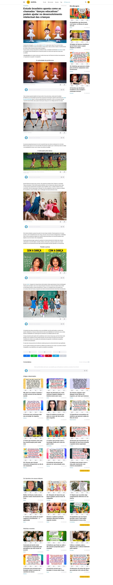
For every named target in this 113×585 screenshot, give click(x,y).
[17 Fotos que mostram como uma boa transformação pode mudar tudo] (33, 431)
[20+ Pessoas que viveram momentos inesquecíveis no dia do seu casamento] (33, 453)
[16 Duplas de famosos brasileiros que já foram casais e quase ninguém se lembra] (80, 35)
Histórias (71, 71)
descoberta (60, 49)
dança (35, 45)
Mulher (48, 419)
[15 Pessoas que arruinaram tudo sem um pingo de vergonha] (33, 405)
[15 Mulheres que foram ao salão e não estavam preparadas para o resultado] (56, 536)
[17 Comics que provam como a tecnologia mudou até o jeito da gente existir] (56, 431)
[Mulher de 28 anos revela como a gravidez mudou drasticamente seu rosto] (33, 486)
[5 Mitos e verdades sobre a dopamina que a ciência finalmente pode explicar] (80, 536)
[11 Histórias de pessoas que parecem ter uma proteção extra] (56, 453)
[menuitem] (44, 2)
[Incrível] (31, 2)
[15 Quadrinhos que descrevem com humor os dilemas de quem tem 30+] (80, 13)
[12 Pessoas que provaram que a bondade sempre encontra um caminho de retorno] (33, 559)
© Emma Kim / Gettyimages (27, 221)
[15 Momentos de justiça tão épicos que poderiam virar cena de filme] (80, 559)
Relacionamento (73, 419)
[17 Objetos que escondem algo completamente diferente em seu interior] (80, 486)
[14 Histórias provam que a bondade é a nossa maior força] (56, 559)
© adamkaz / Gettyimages (27, 132)
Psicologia (48, 500)
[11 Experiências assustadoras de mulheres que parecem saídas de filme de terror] (80, 405)
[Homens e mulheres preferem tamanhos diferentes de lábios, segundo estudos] (56, 508)
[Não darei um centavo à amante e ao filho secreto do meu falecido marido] (33, 383)
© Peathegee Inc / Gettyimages (28, 318)
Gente (71, 27)
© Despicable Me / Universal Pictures (29, 84)
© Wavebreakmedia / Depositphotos (29, 272)
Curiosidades (25, 5)
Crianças (25, 397)
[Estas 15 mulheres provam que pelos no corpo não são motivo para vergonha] (56, 405)
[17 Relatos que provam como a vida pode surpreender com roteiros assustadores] (80, 453)
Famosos (71, 49)
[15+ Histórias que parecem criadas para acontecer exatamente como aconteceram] (80, 57)
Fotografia (72, 500)
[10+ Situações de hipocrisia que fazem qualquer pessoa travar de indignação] (56, 486)
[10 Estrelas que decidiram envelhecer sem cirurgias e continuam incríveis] (80, 79)
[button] (30, 352)
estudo (28, 284)
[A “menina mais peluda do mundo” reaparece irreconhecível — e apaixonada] (33, 508)
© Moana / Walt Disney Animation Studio (29, 171)
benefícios (44, 45)
